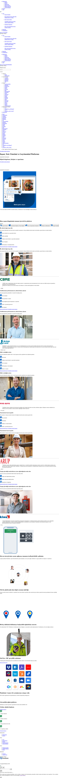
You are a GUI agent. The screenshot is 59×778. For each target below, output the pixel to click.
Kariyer (6, 3)
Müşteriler (4, 29)
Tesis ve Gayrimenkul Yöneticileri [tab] (32, 225)
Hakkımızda (4, 1)
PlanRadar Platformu (10, 26)
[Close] (12, 772)
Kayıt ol (1, 32)
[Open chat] (1, 771)
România (6, 97)
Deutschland (7, 86)
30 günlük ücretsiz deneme (5, 151)
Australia (6, 77)
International (4, 112)
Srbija (6, 99)
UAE (6, 110)
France (6, 88)
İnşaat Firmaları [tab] (5, 225)
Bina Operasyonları (10, 21)
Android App (4, 754)
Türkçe (6, 104)
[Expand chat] (1, 767)
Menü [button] (6, 32)
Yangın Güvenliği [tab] (56, 225)
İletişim (6, 2)
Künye (3, 749)
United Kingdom (8, 105)
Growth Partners (8, 7)
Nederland (6, 92)
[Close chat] (3, 767)
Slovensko (6, 100)
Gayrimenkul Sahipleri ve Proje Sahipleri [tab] (17, 225)
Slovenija (6, 101)
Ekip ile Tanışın (7, 5)
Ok (0, 777)
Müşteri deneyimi (8, 6)
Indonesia (6, 79)
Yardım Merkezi (5, 743)
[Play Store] (4, 167)
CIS (5, 81)
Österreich (6, 94)
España (6, 87)
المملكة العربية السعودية (9, 108)
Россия (6, 95)
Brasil (6, 74)
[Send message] (11, 769)
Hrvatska (6, 89)
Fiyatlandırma (4, 30)
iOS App (4, 753)
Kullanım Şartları (5, 747)
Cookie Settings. (23, 775)
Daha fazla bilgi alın (3, 246)
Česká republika (7, 84)
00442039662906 (8, 64)
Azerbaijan (7, 78)
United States (7, 75)
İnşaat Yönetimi (11, 16)
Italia (5, 90)
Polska (6, 96)
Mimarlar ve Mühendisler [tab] (45, 225)
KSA (6, 107)
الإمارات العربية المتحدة (9, 111)
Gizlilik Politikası (5, 748)
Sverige (6, 103)
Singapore (6, 80)
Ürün (3, 13)
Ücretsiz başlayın (3, 709)
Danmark (6, 85)
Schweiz (6, 98)
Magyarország (7, 91)
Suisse (6, 102)
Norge (6, 93)
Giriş (3, 9)
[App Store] (4, 164)
